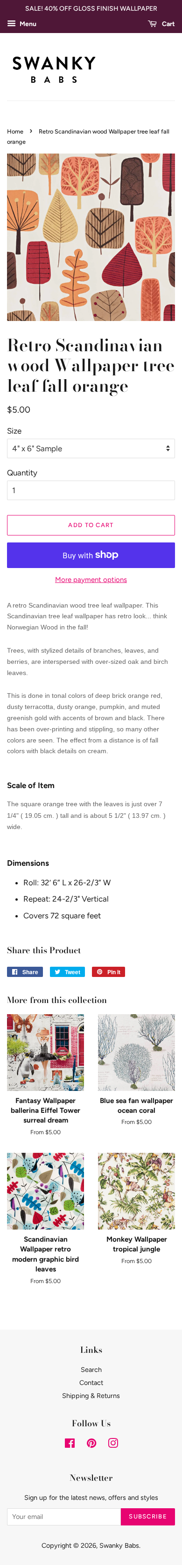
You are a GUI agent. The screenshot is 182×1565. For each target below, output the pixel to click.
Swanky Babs (119, 1545)
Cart (168, 24)
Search (91, 1369)
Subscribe (148, 1516)
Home (15, 131)
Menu (27, 24)
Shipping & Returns (91, 1395)
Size (14, 430)
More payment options (91, 579)
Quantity (22, 472)
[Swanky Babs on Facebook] (69, 1445)
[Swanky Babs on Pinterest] (91, 1445)
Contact (91, 1382)
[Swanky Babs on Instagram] (113, 1445)
